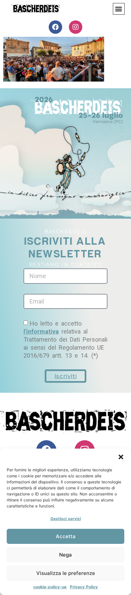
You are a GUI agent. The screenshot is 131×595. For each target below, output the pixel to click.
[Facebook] (55, 27)
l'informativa (41, 331)
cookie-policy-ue (50, 586)
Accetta (66, 536)
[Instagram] (75, 27)
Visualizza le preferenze (65, 573)
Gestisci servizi (65, 518)
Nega (65, 555)
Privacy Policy (84, 586)
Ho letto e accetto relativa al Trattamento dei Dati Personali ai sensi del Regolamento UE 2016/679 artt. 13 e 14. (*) (65, 339)
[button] (121, 457)
